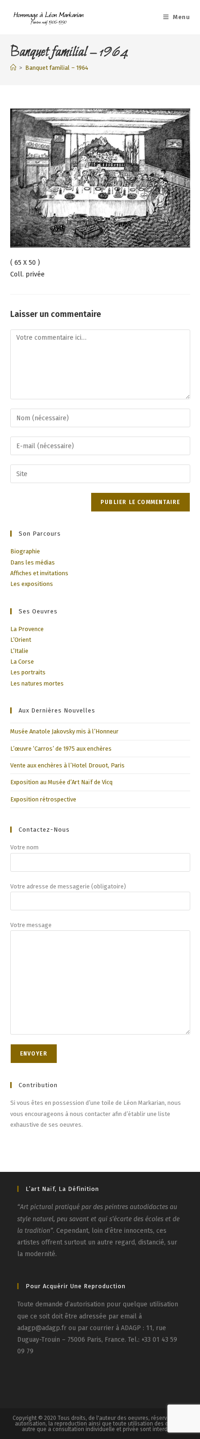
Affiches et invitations (39, 573)
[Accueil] (13, 67)
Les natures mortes (37, 683)
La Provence (27, 628)
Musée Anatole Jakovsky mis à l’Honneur (64, 731)
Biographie (25, 551)
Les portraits (28, 672)
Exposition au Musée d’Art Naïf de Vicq (61, 782)
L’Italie (19, 650)
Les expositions (31, 583)
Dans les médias (32, 562)
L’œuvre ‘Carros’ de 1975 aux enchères (61, 748)
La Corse (22, 661)
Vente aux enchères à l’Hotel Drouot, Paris (67, 765)
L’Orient (20, 639)
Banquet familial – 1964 (56, 67)
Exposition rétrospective (43, 799)
